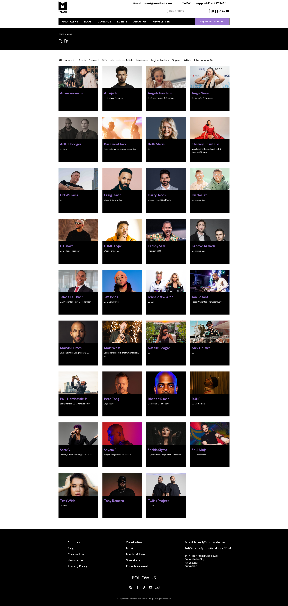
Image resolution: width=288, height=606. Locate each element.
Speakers (133, 560)
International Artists (121, 60)
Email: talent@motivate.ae (204, 542)
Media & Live (135, 554)
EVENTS (122, 21)
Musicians (142, 60)
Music (69, 33)
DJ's (104, 60)
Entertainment (137, 566)
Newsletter (76, 560)
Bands (82, 60)
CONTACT (104, 21)
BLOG (88, 21)
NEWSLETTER (161, 21)
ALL (60, 60)
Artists (187, 60)
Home (61, 33)
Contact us (76, 554)
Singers (176, 60)
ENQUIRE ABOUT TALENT (212, 21)
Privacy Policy (78, 566)
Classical (94, 60)
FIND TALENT (70, 21)
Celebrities (134, 542)
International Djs (203, 60)
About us (74, 542)
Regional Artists (160, 60)
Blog (71, 548)
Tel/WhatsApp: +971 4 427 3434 (207, 548)
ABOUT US (140, 21)
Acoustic (70, 60)
